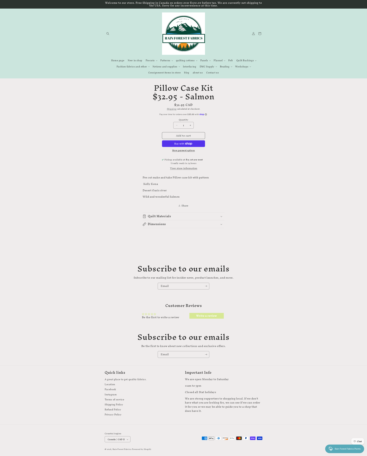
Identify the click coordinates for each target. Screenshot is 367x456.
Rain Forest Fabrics (122, 449)
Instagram (111, 394)
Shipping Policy (114, 404)
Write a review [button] (206, 316)
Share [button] (184, 205)
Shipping (171, 109)
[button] (108, 33)
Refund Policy (113, 409)
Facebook (110, 389)
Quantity (183, 119)
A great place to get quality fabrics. (126, 380)
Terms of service (114, 399)
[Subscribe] (206, 286)
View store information (183, 168)
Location (110, 384)
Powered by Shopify (141, 449)
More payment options (183, 150)
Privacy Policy (113, 414)
